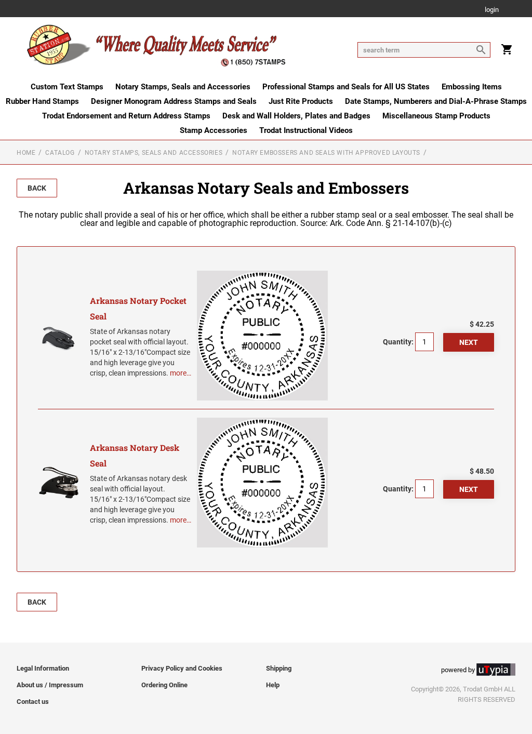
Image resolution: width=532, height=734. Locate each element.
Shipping (278, 668)
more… (180, 373)
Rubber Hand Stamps (42, 101)
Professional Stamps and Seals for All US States (346, 86)
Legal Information (43, 668)
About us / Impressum (50, 685)
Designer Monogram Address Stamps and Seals (174, 101)
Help (273, 685)
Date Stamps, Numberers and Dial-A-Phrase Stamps (436, 101)
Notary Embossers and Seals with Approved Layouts (326, 152)
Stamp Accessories (213, 130)
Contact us (33, 701)
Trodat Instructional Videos (306, 130)
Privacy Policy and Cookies (181, 668)
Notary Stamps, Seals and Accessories (182, 86)
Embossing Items (472, 86)
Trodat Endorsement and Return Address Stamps (126, 116)
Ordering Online (164, 685)
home (26, 152)
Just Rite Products (301, 101)
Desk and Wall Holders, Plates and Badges (296, 116)
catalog (59, 152)
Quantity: (398, 342)
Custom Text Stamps (67, 86)
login (492, 10)
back (37, 188)
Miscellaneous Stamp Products (436, 116)
